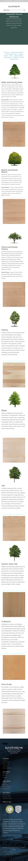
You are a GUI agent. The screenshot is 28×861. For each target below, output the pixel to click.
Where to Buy (7, 802)
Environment (6, 762)
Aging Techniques (18, 55)
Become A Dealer (7, 768)
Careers (5, 764)
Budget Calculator (7, 798)
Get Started (6, 792)
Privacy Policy (7, 836)
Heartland (5, 773)
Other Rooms (6, 788)
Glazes (11, 55)
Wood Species (7, 57)
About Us (5, 760)
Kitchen (5, 782)
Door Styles (6, 52)
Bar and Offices (7, 786)
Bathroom (5, 784)
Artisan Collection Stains (17, 52)
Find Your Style (7, 796)
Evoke (4, 777)
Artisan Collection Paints (11, 54)
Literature (5, 766)
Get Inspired (7, 781)
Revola (4, 775)
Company (6, 758)
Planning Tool (6, 794)
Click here (16, 851)
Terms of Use (17, 836)
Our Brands (6, 771)
